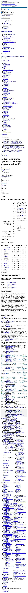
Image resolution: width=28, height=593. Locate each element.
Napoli (7, 395)
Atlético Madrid (9, 390)
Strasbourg (6, 267)
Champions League (10, 346)
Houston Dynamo (11, 433)
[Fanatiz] (3, 58)
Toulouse (6, 253)
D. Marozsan (3, 183)
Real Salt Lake (10, 441)
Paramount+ (9, 514)
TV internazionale (5, 193)
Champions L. (6, 574)
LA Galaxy (10, 446)
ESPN (7, 501)
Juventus (8, 391)
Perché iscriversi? (22, 404)
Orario (12, 12)
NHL (24, 565)
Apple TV (8, 513)
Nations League (9, 348)
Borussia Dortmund (10, 400)
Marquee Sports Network (9, 119)
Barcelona (8, 387)
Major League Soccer (11, 337)
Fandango (8, 545)
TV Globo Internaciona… (12, 524)
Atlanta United (21, 453)
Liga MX (8, 368)
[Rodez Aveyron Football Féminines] (3, 170)
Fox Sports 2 (9, 511)
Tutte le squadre (7, 452)
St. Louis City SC (11, 438)
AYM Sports (9, 535)
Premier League (9, 351)
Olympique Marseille (6, 255)
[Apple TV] (15, 56)
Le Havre (6, 261)
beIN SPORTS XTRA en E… (13, 537)
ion (7, 551)
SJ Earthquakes (20, 464)
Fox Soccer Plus (10, 506)
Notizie (5, 570)
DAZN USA (9, 520)
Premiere (8, 558)
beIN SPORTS (9, 499)
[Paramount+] (21, 56)
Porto (7, 398)
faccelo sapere (13, 311)
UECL (5, 578)
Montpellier (6, 249)
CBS (7, 500)
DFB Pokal (8, 360)
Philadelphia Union (12, 426)
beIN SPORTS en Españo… (12, 515)
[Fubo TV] (3, 56)
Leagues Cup (9, 367)
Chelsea (8, 380)
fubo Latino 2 (9, 550)
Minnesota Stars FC (12, 443)
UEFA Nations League (8, 48)
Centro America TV (10, 541)
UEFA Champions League (9, 42)
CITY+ (8, 542)
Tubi (7, 562)
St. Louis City (20, 467)
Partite (4, 317)
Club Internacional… (12, 412)
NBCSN (8, 522)
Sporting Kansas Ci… (13, 450)
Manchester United (10, 384)
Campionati (6, 332)
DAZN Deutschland (11, 284)
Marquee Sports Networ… (12, 553)
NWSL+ (8, 556)
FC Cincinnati (10, 417)
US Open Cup (9, 339)
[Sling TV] (9, 56)
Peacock (8, 531)
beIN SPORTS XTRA (11, 536)
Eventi (2, 190)
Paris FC (6, 258)
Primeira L (5, 589)
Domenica (8, 326)
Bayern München (10, 399)
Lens (5, 269)
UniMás (8, 529)
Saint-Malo (6, 265)
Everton (8, 386)
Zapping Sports (9, 565)
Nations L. (5, 577)
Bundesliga (8, 355)
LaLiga (8, 352)
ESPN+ (8, 510)
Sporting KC (21, 480)
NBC (7, 502)
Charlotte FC (10, 416)
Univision (8, 528)
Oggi (7, 322)
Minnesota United (22, 472)
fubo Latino (9, 549)
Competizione (5, 12)
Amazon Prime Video (11, 532)
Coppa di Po (6, 591)
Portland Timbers (11, 442)
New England (20, 443)
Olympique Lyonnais (5, 169)
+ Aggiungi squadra (7, 21)
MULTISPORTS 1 (11, 282)
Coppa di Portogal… (11, 359)
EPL (4, 583)
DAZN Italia (10, 285)
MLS (4, 580)
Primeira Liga (9, 357)
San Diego (20, 473)
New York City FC (11, 419)
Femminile (5, 572)
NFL (21, 565)
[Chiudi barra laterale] (1, 154)
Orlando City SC (11, 421)
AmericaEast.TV (10, 533)
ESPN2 (8, 505)
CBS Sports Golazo (10, 540)
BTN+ (7, 538)
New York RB (20, 448)
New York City (20, 446)
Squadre (5, 373)
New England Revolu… (12, 415)
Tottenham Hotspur (10, 385)
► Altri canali (4, 134)
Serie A (8, 353)
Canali (4, 454)
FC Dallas (9, 437)
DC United (10, 424)
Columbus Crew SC (12, 429)
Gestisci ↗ (7, 18)
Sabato (7, 325)
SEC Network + (10, 560)
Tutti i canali (6, 568)
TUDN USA (9, 518)
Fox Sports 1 (9, 509)
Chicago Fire (10, 414)
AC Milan (8, 394)
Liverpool (8, 381)
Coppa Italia (9, 361)
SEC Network (9, 559)
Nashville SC (10, 411)
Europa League (9, 347)
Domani (8, 324)
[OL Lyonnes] (6, 176)
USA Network (9, 519)
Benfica (8, 396)
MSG (7, 555)
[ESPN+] (7, 58)
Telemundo (8, 523)
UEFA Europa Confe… (11, 349)
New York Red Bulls (12, 420)
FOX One (8, 547)
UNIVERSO (9, 526)
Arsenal (8, 378)
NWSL (8, 340)
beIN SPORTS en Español (9, 81)
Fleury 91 (6, 260)
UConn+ (8, 563)
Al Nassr (8, 404)
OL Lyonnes (7, 247)
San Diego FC (11, 444)
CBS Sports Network (11, 504)
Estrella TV (9, 544)
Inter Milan (8, 393)
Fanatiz (8, 497)
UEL (4, 575)
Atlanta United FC (12, 425)
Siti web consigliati (20, 558)
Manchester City (10, 382)
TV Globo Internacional (8, 90)
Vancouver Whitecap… (12, 432)
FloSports (8, 546)
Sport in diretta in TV (21, 564)
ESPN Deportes (10, 508)
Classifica (3, 192)
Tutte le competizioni (8, 370)
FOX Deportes (9, 527)
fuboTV (8, 517)
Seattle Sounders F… (12, 447)
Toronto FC (10, 423)
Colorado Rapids (11, 439)
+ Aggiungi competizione (9, 34)
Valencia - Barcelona (21, 530)
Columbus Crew (21, 458)
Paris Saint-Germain (10, 402)
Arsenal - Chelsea (20, 531)
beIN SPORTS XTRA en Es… (10, 103)
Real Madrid (9, 389)
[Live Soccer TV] (5, 1)
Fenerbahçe (9, 403)
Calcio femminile (20, 544)
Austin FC (10, 448)
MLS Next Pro (9, 554)
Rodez (2, 167)
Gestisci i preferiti (6, 15)
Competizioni (4, 31)
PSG (5, 251)
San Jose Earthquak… (12, 435)
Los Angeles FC (11, 434)
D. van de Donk (20, 215)
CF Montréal (11, 428)
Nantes (5, 263)
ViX (7, 564)
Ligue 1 (8, 356)
